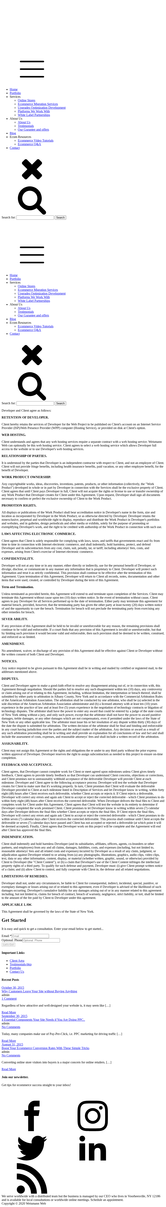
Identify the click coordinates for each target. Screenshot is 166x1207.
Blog (13, 133)
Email (7, 936)
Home (14, 89)
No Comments (11, 1027)
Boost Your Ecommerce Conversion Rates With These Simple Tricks (45, 1048)
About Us (24, 122)
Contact (15, 148)
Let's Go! (8, 944)
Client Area (17, 960)
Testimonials (26, 126)
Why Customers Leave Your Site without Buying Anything (39, 991)
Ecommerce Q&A (29, 144)
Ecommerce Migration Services (38, 104)
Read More (9, 1012)
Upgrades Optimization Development (42, 107)
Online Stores (26, 100)
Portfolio (15, 93)
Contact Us (17, 971)
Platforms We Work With (34, 111)
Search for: (9, 217)
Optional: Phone (12, 940)
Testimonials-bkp (21, 964)
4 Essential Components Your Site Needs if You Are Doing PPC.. (43, 1019)
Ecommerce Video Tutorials (35, 140)
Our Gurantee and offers (33, 129)
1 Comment (9, 998)
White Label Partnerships (34, 115)
